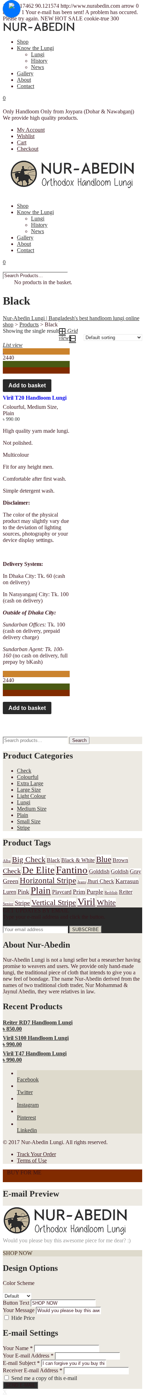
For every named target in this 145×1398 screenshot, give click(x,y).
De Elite (38, 870)
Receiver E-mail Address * (32, 1370)
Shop (23, 42)
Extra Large (30, 783)
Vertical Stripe (53, 902)
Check (24, 771)
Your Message (18, 1310)
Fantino (72, 869)
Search (79, 740)
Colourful (13, 407)
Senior (8, 904)
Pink (23, 891)
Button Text (16, 1303)
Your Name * (18, 1348)
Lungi (37, 54)
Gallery (25, 73)
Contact (25, 86)
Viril (86, 901)
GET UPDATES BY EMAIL (36, 910)
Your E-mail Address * (28, 1356)
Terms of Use (32, 1160)
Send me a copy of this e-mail (44, 1378)
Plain (8, 413)
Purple (95, 891)
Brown (120, 860)
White (106, 902)
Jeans (81, 882)
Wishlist (25, 136)
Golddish (99, 871)
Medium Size (42, 407)
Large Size (29, 790)
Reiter (125, 892)
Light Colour (31, 796)
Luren (9, 892)
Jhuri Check (100, 881)
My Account (31, 130)
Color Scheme (18, 1283)
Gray (135, 871)
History (39, 61)
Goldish (119, 871)
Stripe (23, 828)
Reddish (111, 892)
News (37, 67)
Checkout (27, 149)
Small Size (28, 821)
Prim (79, 891)
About (24, 80)
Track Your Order (36, 1154)
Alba (7, 861)
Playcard (61, 892)
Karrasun (127, 881)
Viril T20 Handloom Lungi (35, 398)
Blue (103, 859)
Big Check (28, 859)
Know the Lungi (35, 48)
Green (10, 881)
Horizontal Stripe (48, 880)
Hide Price (23, 1318)
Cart (21, 142)
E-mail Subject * (21, 1363)
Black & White (78, 860)
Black (53, 860)
